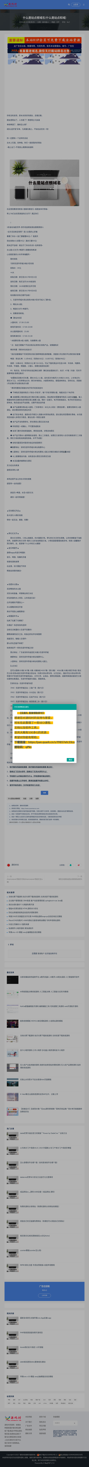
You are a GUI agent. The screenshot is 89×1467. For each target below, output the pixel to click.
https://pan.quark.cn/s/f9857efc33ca (51, 742)
